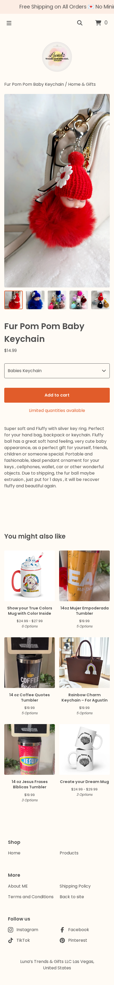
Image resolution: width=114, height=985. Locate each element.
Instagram (27, 930)
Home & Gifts (82, 84)
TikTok (23, 940)
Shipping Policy (75, 886)
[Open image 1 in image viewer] (57, 190)
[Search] (80, 23)
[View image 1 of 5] (13, 300)
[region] (57, 7)
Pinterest (77, 940)
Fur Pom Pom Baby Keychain (34, 84)
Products (69, 853)
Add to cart (57, 395)
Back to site (72, 897)
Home (14, 853)
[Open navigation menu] (9, 23)
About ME (18, 886)
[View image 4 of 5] (78, 300)
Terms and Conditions (31, 897)
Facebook (78, 930)
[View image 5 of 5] (100, 300)
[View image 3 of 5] (57, 300)
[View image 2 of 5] (35, 300)
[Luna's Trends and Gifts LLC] (57, 57)
